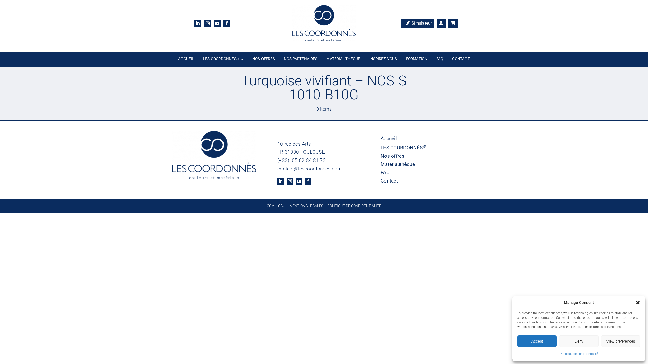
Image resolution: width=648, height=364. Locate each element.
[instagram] (207, 23)
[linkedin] (197, 23)
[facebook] (226, 23)
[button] (637, 302)
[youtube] (217, 23)
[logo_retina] (324, 7)
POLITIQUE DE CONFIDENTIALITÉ (354, 206)
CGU (282, 206)
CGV (270, 206)
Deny (579, 341)
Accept (537, 341)
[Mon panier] (453, 23)
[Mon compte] (441, 23)
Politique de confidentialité (579, 354)
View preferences (620, 341)
